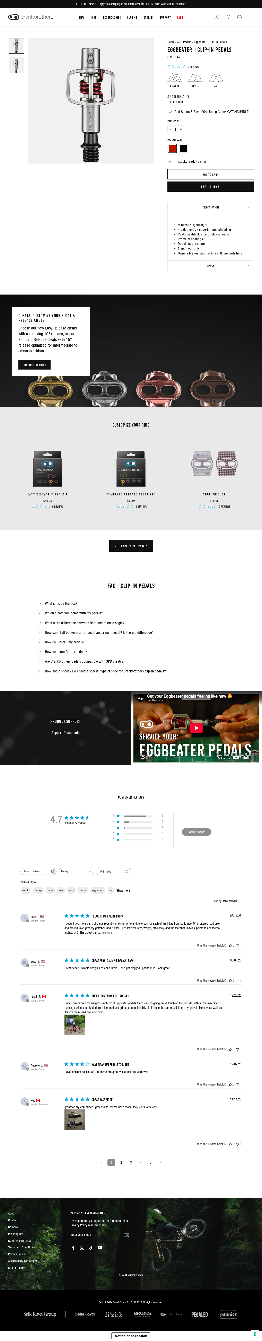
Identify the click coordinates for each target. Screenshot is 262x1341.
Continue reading (34, 364)
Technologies (112, 17)
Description (210, 207)
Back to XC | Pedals (134, 546)
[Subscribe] (126, 1234)
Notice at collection (131, 1336)
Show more (123, 890)
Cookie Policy (16, 1267)
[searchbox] (35, 871)
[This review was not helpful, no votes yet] (237, 945)
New (81, 17)
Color (175, 140)
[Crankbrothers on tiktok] (90, 1247)
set (111, 890)
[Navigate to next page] (160, 1162)
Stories (149, 17)
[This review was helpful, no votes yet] (230, 945)
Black (183, 148)
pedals (83, 890)
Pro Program (15, 1234)
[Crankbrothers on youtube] (99, 1247)
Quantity (173, 121)
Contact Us (15, 1220)
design (38, 890)
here (239, 253)
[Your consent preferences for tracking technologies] (255, 1334)
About (11, 1213)
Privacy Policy (16, 1254)
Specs (211, 265)
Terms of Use (99, 1225)
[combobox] (76, 871)
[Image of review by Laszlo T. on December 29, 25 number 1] (74, 1025)
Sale (180, 17)
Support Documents (65, 732)
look (61, 890)
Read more (107, 932)
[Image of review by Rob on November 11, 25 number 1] (74, 1119)
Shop (93, 17)
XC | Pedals (184, 42)
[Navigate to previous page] (101, 1162)
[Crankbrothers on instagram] (82, 1247)
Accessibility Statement (22, 1261)
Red (172, 148)
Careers (13, 1227)
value (50, 890)
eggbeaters (98, 890)
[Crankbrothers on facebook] (73, 1247)
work (71, 890)
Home (171, 42)
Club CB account (175, 4)
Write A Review (196, 832)
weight (25, 890)
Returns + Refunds (20, 1240)
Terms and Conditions (21, 1247)
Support (165, 17)
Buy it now (210, 186)
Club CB (132, 17)
